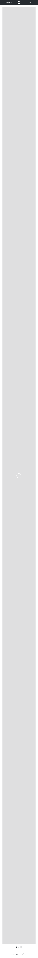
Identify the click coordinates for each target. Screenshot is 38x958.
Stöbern (29, 2)
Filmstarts (9, 2)
